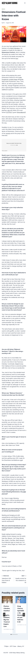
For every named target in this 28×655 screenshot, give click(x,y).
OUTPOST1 (9, 112)
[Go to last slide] (4, 614)
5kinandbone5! (21, 112)
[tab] (12, 634)
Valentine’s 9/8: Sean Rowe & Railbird (6, 579)
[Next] (24, 614)
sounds (8, 133)
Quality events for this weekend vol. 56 (20, 579)
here (16, 58)
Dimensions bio (14, 155)
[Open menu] (24, 3)
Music (3, 9)
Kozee (3, 67)
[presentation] (7, 599)
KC (4, 22)
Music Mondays (15, 48)
